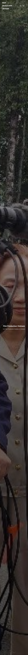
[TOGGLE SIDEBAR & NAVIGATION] (24, 5)
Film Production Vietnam (7, 6)
